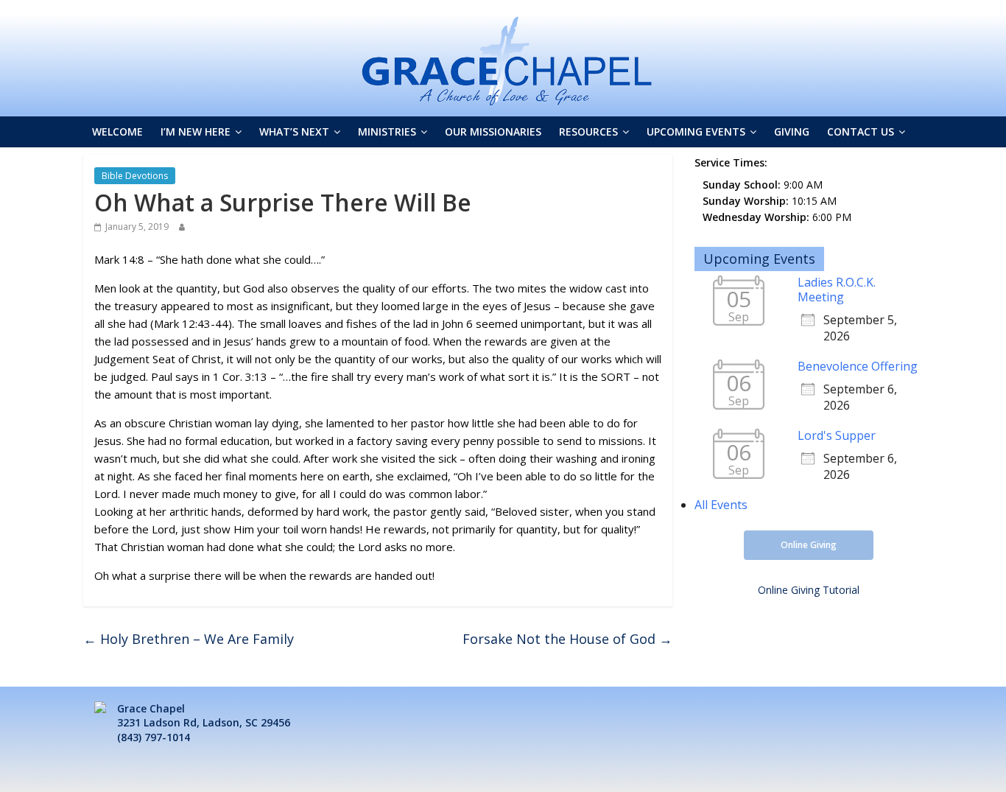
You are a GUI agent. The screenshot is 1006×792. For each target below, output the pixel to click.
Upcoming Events (696, 132)
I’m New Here (196, 132)
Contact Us (860, 132)
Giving (791, 132)
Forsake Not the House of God (567, 639)
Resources (588, 132)
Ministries (387, 132)
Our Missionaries (493, 132)
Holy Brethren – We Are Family (188, 639)
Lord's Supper (837, 435)
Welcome (117, 132)
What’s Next (294, 132)
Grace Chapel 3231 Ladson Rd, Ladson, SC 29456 (203, 715)
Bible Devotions (135, 175)
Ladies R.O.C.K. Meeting (837, 289)
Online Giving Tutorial (808, 590)
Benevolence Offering (858, 366)
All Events (721, 505)
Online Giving (809, 545)
